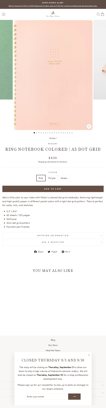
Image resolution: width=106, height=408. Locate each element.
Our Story (53, 345)
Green (64, 178)
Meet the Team (53, 350)
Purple (51, 178)
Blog (53, 340)
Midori (53, 144)
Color (53, 172)
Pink (41, 178)
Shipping (42, 162)
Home (52, 138)
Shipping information (53, 235)
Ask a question (53, 242)
